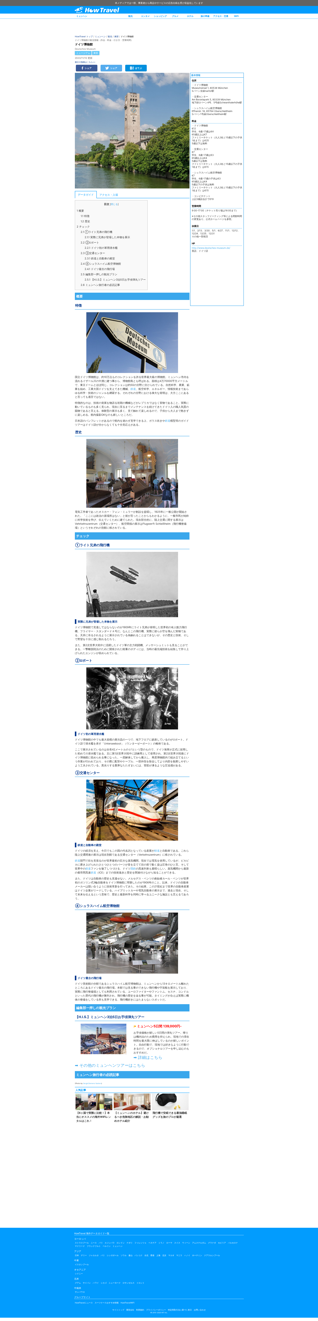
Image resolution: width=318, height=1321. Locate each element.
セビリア (222, 1243)
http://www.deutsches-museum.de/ (211, 247)
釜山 (130, 1255)
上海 (158, 1255)
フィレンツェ (140, 1243)
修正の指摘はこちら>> (85, 62)
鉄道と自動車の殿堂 (100, 258)
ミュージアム (83, 53)
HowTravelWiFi (127, 1302)
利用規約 (140, 1310)
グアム (78, 1283)
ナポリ (129, 1243)
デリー (84, 1255)
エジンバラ (110, 1243)
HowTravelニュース (84, 1302)
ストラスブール (82, 1243)
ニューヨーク (115, 1283)
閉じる (114, 204)
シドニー (79, 1273)
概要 (80, 210)
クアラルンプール (212, 1255)
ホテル (190, 16)
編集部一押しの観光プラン (99, 274)
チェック (83, 226)
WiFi (236, 16)
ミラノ (161, 1243)
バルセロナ (233, 1243)
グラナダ (212, 1243)
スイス (177, 1243)
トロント (140, 1283)
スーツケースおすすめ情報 (107, 1302)
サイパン (87, 1283)
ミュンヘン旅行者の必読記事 (100, 285)
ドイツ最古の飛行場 (100, 269)
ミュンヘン (81, 16)
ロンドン (121, 1243)
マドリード (80, 1246)
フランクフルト (94, 1246)
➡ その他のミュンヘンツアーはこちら (110, 1065)
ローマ (169, 1243)
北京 (164, 1255)
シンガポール (113, 1255)
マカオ (171, 1255)
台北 (146, 1255)
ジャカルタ (94, 1255)
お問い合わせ (200, 1310)
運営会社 (130, 1310)
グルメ (175, 16)
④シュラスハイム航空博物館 (101, 263)
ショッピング (160, 16)
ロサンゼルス (128, 1283)
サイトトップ (118, 1310)
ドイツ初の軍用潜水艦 (101, 247)
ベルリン (107, 1246)
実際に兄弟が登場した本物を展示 (107, 237)
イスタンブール (82, 1264)
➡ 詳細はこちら (147, 1057)
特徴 (85, 216)
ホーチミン (197, 1255)
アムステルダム (199, 1243)
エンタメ (145, 16)
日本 (77, 1255)
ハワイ (96, 1283)
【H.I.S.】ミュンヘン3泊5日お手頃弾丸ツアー (115, 279)
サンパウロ (80, 1292)
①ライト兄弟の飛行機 (96, 232)
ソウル (124, 1255)
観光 (130, 16)
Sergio (85, 1083)
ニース (94, 1243)
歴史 (85, 221)
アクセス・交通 (220, 16)
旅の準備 (205, 16)
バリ (103, 1255)
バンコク (138, 1255)
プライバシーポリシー (156, 1310)
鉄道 (133, 389)
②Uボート (90, 242)
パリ (101, 1243)
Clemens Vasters (94, 1083)
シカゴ (104, 1283)
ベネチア (152, 1243)
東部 (116, 36)
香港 (152, 1255)
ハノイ (187, 1255)
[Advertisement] (132, 1174)
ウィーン (186, 1243)
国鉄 (133, 868)
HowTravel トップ (84, 36)
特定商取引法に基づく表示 (180, 1310)
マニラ (179, 1255)
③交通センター (93, 253)
